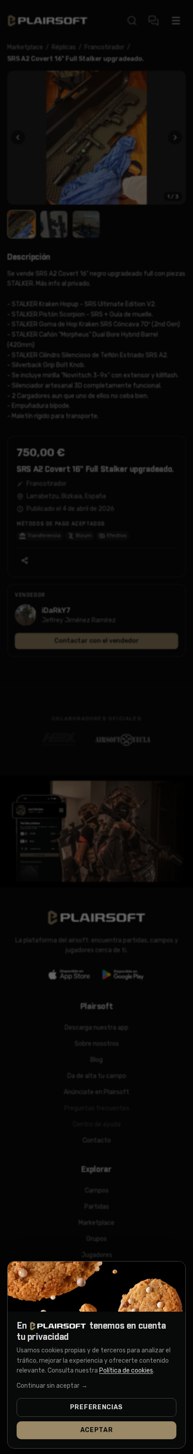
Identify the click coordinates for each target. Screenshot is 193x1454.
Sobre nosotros (97, 1044)
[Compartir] (25, 560)
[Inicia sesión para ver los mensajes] (153, 21)
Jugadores (96, 1255)
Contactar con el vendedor (96, 641)
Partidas (96, 1206)
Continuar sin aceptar (52, 1386)
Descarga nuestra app (96, 1027)
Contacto (97, 1140)
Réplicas (64, 47)
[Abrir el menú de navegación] (176, 20)
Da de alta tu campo (96, 1076)
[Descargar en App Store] (69, 974)
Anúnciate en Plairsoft (96, 1092)
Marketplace (25, 47)
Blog (96, 1060)
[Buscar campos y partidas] (132, 21)
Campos (97, 1190)
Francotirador (104, 47)
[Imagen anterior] (18, 137)
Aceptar (96, 1430)
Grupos (96, 1239)
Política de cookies (126, 1370)
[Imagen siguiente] (175, 137)
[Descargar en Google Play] (123, 974)
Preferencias (96, 1407)
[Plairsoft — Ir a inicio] (47, 20)
